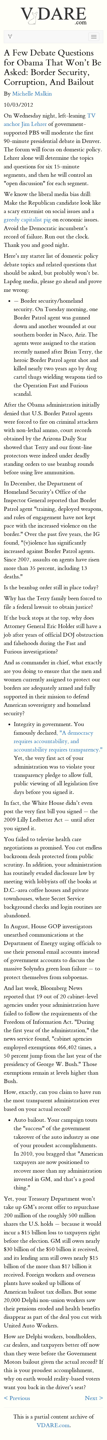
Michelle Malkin (32, 93)
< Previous (17, 1398)
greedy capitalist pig (27, 219)
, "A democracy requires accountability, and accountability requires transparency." (58, 741)
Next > (94, 1398)
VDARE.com (53, 1425)
